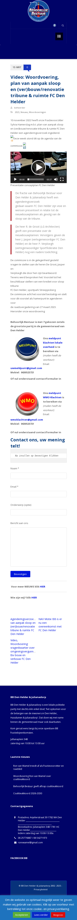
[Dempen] (56, 179)
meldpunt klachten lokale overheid (52, 343)
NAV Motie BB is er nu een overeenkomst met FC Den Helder (50, 624)
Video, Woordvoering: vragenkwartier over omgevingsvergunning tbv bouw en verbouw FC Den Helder (23, 651)
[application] (38, 167)
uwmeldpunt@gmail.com (26, 368)
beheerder (19, 107)
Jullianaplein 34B (19, 739)
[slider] (35, 179)
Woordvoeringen (37, 112)
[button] (38, 167)
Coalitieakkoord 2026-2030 (27, 793)
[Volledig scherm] (62, 179)
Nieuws (24, 112)
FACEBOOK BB (18, 858)
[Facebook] (54, 25)
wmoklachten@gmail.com (26, 419)
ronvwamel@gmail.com (30, 842)
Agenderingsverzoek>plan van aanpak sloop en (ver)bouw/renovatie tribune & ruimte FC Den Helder (25, 626)
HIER (42, 586)
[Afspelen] (15, 179)
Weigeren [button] (58, 914)
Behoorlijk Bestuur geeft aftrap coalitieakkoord (38, 786)
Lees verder (41, 914)
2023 (17, 112)
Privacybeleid (40, 889)
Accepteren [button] (21, 914)
